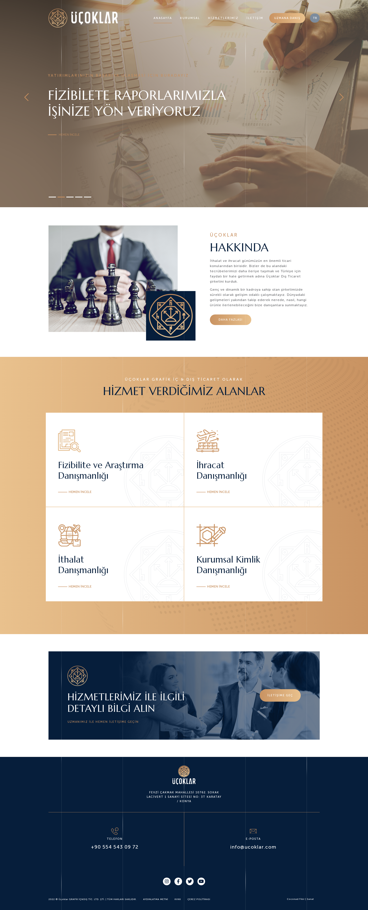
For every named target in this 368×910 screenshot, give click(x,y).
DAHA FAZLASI (231, 319)
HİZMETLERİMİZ (223, 18)
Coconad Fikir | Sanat (300, 899)
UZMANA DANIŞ (287, 18)
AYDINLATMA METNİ (155, 899)
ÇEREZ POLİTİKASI (198, 899)
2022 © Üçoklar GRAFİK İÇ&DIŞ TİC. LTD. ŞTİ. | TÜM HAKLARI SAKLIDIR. (92, 899)
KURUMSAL (190, 18)
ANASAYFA (163, 18)
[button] (27, 97)
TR (315, 18)
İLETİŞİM (254, 18)
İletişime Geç (280, 695)
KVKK (178, 899)
